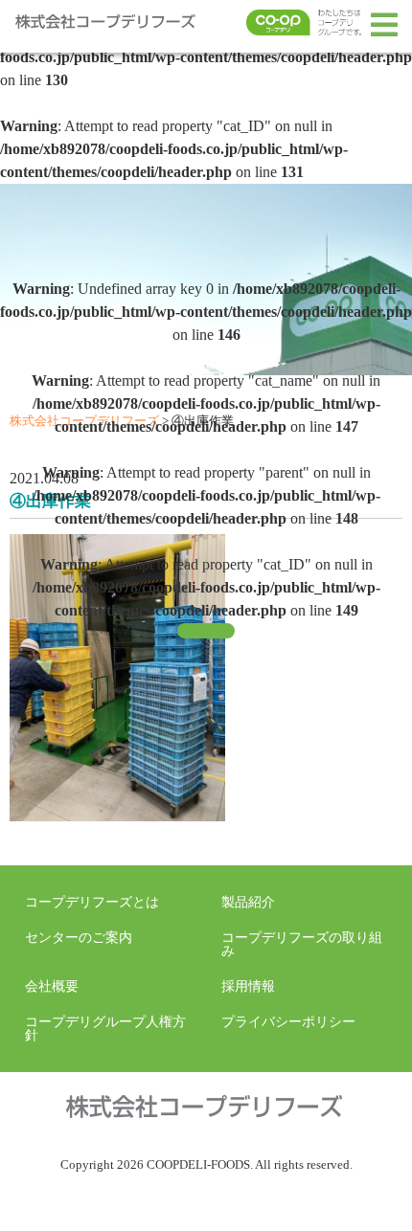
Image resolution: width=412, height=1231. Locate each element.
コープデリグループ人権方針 (105, 1028)
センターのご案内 (78, 937)
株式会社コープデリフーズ (110, 24)
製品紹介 (248, 901)
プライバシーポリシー (288, 1021)
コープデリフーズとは (92, 901)
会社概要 (52, 986)
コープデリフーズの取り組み (301, 943)
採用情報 (248, 986)
